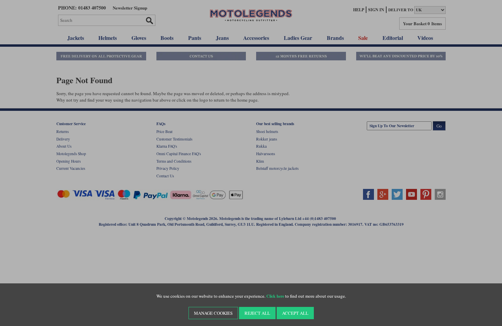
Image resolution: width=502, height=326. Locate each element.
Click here (275, 296)
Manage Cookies (213, 313)
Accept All (295, 313)
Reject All (257, 313)
